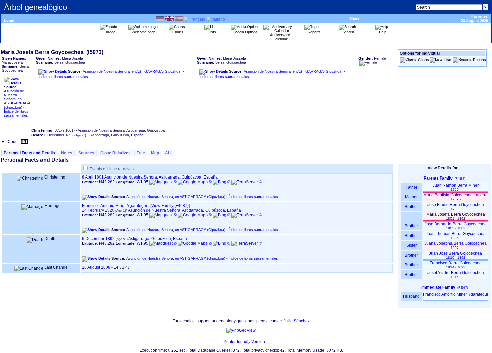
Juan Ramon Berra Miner (456, 187)
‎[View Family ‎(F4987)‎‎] (170, 205)
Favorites (479, 16)
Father (411, 187)
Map (155, 153)
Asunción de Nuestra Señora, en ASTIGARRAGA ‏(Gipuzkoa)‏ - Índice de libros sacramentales (17, 103)
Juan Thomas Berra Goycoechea (456, 235)
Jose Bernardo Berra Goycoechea (456, 226)
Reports (479, 60)
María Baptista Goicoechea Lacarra (455, 197)
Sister (411, 245)
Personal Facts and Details (29, 153)
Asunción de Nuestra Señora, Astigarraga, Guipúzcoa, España (161, 177)
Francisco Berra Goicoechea (456, 265)
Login (9, 20)
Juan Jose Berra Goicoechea (455, 255)
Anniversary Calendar (280, 37)
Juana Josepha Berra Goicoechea (455, 245)
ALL (169, 153)
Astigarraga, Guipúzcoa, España (157, 238)
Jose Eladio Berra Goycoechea (455, 206)
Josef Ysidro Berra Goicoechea (455, 274)
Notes (66, 153)
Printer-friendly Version (244, 341)
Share (354, 18)
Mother (411, 197)
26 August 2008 (96, 267)
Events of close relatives (112, 169)
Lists (447, 60)
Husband (411, 296)
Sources (86, 153)
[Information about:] (220, 341)
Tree (141, 153)
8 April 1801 (93, 177)
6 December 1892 (98, 238)
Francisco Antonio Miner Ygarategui (114, 205)
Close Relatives (115, 153)
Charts (423, 60)
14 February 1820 (98, 210)
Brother (411, 206)
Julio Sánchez (297, 321)
